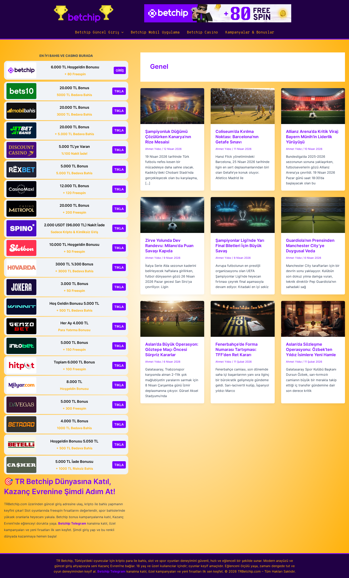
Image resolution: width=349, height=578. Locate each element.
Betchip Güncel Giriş (97, 32)
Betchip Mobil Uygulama (155, 32)
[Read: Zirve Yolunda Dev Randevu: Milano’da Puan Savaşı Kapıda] (172, 215)
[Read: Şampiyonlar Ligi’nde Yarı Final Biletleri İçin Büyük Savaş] (242, 215)
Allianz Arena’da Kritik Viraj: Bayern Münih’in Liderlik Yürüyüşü (312, 136)
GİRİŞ (120, 70)
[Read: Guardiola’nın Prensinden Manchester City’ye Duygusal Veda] (313, 215)
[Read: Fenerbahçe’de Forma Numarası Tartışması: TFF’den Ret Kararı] (242, 318)
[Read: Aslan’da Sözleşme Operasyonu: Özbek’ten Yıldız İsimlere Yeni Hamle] (313, 318)
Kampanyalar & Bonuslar (249, 32)
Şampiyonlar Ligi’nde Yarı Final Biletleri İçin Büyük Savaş (239, 245)
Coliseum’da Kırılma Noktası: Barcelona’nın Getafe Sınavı (237, 136)
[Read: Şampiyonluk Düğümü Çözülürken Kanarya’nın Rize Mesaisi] (172, 106)
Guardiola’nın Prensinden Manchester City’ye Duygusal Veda (310, 245)
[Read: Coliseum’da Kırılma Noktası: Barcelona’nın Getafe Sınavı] (242, 106)
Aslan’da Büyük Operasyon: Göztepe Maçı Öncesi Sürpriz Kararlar (171, 349)
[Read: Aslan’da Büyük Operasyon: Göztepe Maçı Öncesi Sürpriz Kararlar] (172, 318)
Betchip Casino (202, 32)
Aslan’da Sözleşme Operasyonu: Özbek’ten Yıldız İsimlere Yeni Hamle (311, 349)
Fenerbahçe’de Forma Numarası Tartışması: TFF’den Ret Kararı (236, 349)
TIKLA (119, 91)
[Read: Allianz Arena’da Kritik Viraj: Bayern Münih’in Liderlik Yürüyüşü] (313, 106)
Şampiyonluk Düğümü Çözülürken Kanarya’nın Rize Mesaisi (168, 136)
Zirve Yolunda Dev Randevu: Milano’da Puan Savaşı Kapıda (169, 245)
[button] (121, 33)
